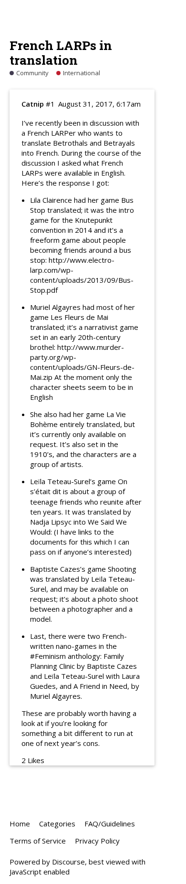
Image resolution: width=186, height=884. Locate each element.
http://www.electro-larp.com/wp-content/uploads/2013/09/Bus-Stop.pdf (82, 275)
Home (20, 823)
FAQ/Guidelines (109, 823)
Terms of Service (38, 840)
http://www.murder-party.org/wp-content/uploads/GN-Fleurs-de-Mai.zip (82, 362)
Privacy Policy (97, 840)
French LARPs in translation (61, 53)
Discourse (68, 861)
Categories (57, 823)
